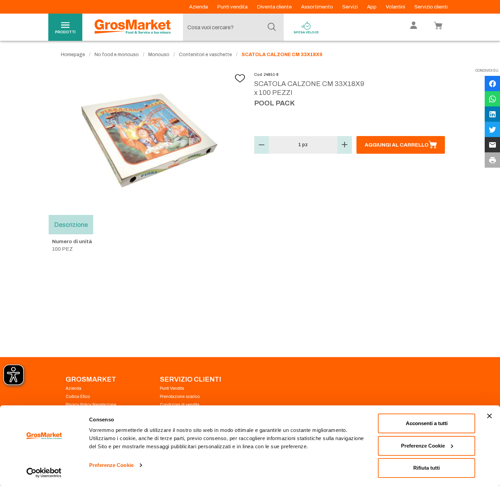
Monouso (158, 54)
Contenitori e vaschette (205, 54)
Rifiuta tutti (426, 468)
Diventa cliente (275, 7)
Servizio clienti (431, 7)
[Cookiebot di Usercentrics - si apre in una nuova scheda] (44, 473)
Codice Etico (78, 396)
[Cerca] (272, 27)
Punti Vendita (172, 388)
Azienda (199, 7)
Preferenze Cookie (111, 465)
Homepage (73, 54)
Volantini (396, 7)
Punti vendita (233, 7)
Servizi (350, 7)
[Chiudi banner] (489, 416)
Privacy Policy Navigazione (91, 404)
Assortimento (317, 7)
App (372, 7)
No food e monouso (117, 54)
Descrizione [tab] (71, 224)
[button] (261, 145)
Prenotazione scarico (180, 396)
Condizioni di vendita (179, 404)
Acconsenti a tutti (427, 423)
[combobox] (231, 27)
